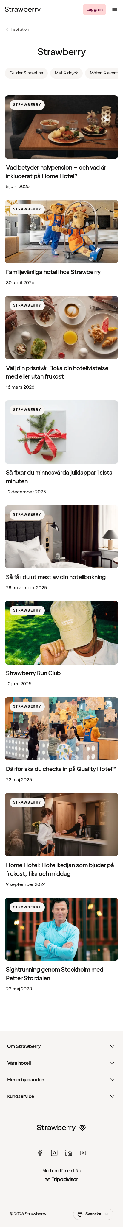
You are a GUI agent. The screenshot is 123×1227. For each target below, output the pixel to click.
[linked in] (68, 1152)
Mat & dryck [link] (66, 73)
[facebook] (40, 1152)
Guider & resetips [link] (26, 73)
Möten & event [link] (104, 73)
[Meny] (115, 9)
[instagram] (54, 1152)
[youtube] (83, 1152)
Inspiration (17, 29)
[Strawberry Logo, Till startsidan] (23, 9)
